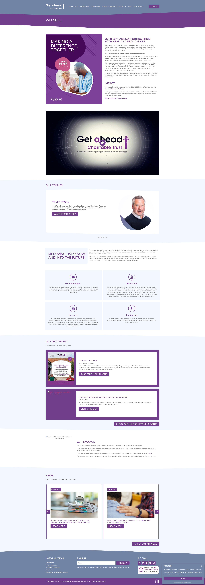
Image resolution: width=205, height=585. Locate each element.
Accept (183, 578)
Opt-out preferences (178, 582)
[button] (202, 566)
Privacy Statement (187, 582)
